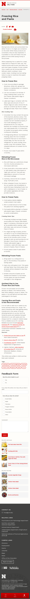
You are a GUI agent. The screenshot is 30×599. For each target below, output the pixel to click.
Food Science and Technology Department (15, 520)
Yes (6, 380)
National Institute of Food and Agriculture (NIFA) (15, 534)
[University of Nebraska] (14, 568)
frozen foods (6, 367)
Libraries (4, 550)
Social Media (8, 398)
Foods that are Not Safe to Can (14, 335)
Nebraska (3, 9)
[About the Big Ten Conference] (4, 568)
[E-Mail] (13, 27)
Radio (6, 401)
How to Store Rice (9, 340)
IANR (7, 9)
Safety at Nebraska (11, 587)
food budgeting (15, 364)
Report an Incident (8, 561)
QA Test (11, 585)
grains (13, 367)
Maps (3, 553)
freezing (24, 364)
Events (4, 548)
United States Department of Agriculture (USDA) (14, 530)
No (6, 382)
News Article (8, 409)
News (3, 555)
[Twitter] (10, 27)
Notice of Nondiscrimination (21, 586)
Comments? (5, 420)
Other (6, 414)
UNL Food (11, 4)
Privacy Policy (4, 587)
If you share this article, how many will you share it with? (14, 388)
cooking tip (6, 364)
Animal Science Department (10, 527)
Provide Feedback (7, 29)
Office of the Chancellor (9, 558)
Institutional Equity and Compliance (9, 586)
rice (24, 367)
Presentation (8, 412)
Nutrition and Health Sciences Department (8, 523)
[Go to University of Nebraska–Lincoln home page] (4, 4)
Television (7, 404)
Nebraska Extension (11, 3)
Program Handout (9, 406)
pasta (19, 367)
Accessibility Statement (18, 585)
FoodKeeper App (9, 342)
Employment (6, 545)
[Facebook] (7, 27)
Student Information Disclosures (8, 588)
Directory (5, 543)
